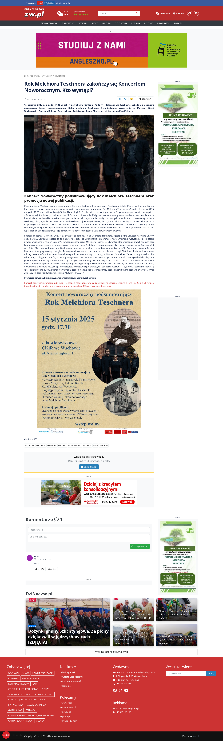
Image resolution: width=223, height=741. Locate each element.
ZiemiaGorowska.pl (64, 3)
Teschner (51, 445)
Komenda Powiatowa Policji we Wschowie (31, 715)
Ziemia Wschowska (32, 76)
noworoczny (74, 445)
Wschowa (29, 445)
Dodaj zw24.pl (90, 466)
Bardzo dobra (81, 14)
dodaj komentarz (140, 546)
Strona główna (49, 23)
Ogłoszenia (121, 23)
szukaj (211, 673)
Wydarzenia (47, 76)
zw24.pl (178, 23)
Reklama (135, 23)
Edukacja (30, 710)
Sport (95, 23)
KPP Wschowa (15, 704)
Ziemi (95, 445)
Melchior (40, 445)
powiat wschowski (42, 673)
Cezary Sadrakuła (36, 704)
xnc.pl (196, 736)
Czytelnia (13, 678)
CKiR (35, 683)
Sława (25, 673)
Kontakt (148, 23)
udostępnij (146, 98)
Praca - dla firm (69, 720)
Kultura (106, 23)
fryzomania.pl (69, 707)
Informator (163, 23)
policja (12, 699)
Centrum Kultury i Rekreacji (23, 689)
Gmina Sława (15, 710)
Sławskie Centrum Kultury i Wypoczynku (30, 694)
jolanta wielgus (28, 699)
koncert (62, 445)
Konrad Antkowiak (18, 683)
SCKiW (45, 689)
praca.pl (66, 716)
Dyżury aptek (68, 672)
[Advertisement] (178, 338)
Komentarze (165, 13)
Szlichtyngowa (30, 678)
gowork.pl (67, 702)
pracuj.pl (66, 711)
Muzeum (87, 445)
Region (82, 23)
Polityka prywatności (72, 681)
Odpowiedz (51, 569)
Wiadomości (68, 23)
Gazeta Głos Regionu (72, 676)
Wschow (104, 445)
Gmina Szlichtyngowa (20, 720)
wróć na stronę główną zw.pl (112, 651)
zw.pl (39, 736)
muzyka (40, 720)
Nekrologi (180, 13)
